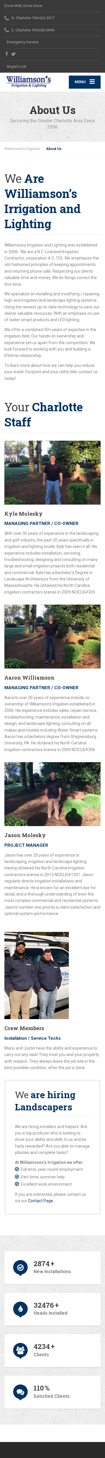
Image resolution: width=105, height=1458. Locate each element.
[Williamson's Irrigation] (28, 81)
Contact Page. (41, 1200)
